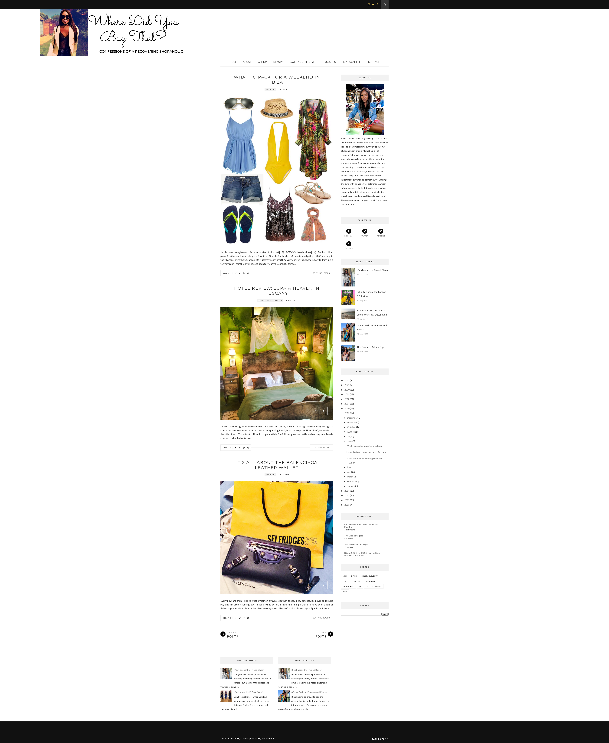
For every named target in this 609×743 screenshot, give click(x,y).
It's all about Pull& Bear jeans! (248, 692)
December (352, 417)
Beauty (278, 62)
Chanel (354, 576)
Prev (316, 411)
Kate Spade (370, 581)
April (349, 472)
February (351, 481)
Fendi (345, 581)
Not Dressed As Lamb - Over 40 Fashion (360, 525)
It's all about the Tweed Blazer (372, 270)
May (349, 467)
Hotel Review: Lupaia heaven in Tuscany (276, 291)
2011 (347, 504)
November (352, 422)
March (350, 476)
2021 (347, 385)
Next (324, 411)
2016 (347, 408)
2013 (347, 495)
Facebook (349, 249)
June (349, 441)
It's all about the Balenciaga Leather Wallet (277, 465)
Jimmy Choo (357, 581)
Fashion (262, 62)
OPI (360, 586)
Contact (373, 62)
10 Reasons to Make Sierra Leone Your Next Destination (372, 312)
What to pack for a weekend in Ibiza (277, 80)
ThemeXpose (248, 738)
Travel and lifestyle (270, 300)
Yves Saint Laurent (373, 586)
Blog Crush (330, 62)
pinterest (381, 236)
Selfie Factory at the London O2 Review (371, 294)
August (351, 431)
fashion (270, 89)
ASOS (345, 576)
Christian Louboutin (370, 576)
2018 (347, 399)
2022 (347, 380)
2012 (347, 500)
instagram (348, 236)
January (351, 486)
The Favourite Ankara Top (370, 346)
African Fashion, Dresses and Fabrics (372, 327)
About (247, 62)
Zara (345, 592)
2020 (347, 389)
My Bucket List (353, 62)
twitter (365, 236)
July (349, 436)
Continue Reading (322, 273)
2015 (347, 413)
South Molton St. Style (356, 544)
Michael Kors (348, 586)
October (351, 427)
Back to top (379, 739)
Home (233, 62)
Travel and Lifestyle (302, 62)
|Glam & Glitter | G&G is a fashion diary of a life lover (362, 554)
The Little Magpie (353, 535)
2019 (347, 394)
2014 (347, 490)
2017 (347, 403)
